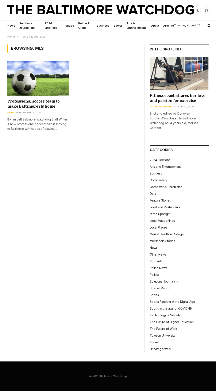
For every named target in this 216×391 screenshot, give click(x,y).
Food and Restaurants (165, 207)
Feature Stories (160, 200)
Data (153, 193)
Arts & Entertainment (136, 25)
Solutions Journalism (27, 25)
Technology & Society (165, 315)
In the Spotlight (161, 106)
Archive (168, 25)
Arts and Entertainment (165, 166)
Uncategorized (160, 349)
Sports (118, 25)
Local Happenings (162, 220)
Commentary (158, 180)
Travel (154, 342)
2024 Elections (51, 25)
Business (103, 25)
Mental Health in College (167, 234)
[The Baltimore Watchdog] (100, 10)
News (11, 25)
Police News (158, 268)
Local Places (158, 227)
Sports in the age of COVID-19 (171, 308)
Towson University (163, 335)
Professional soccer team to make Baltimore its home (33, 104)
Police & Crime (83, 25)
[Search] (209, 25)
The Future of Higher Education (172, 322)
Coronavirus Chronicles (166, 187)
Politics (68, 25)
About (155, 25)
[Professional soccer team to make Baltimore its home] (38, 78)
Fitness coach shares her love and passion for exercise (177, 98)
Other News (158, 254)
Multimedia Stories (162, 241)
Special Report (160, 288)
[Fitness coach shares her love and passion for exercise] (179, 73)
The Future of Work (163, 328)
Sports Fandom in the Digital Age (172, 301)
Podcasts (156, 261)
